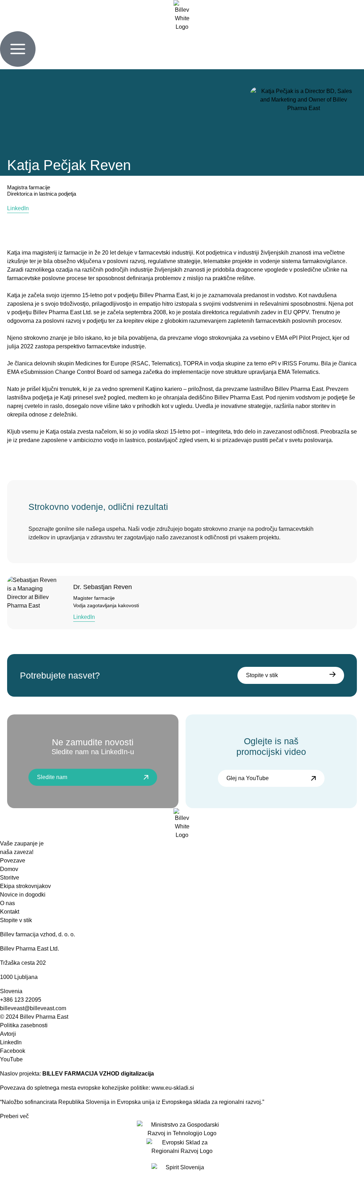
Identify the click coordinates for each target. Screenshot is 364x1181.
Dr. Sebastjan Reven (102, 586)
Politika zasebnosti (24, 1025)
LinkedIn (11, 1042)
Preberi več (14, 1116)
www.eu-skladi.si (173, 1088)
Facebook (12, 1051)
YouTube (11, 1059)
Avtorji (8, 1034)
